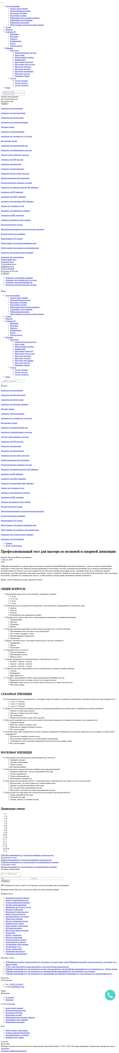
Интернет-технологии (14, 909)
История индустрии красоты (17, 912)
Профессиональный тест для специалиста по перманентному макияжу (29, 867)
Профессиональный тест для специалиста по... (87, 969)
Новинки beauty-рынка (15, 923)
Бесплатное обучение (18, 13)
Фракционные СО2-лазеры (11, 238)
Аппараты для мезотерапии (12, 108)
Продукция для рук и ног (25, 64)
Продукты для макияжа (24, 71)
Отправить (5, 881)
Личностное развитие (14, 919)
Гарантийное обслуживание (21, 20)
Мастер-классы (16, 46)
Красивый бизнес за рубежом (17, 916)
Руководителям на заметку (16, 940)
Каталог (4, 104)
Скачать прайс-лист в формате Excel (9, 260)
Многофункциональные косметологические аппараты (22, 229)
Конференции (15, 41)
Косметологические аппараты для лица (16, 183)
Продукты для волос (23, 67)
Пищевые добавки (22, 76)
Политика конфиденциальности (13, 1051)
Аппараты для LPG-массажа (12, 159)
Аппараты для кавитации (11, 164)
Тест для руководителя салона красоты (53, 967)
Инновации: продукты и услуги (18, 907)
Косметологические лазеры (12, 225)
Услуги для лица (21, 81)
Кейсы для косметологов (15, 914)
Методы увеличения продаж (17, 921)
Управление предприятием (16, 954)
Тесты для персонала (14, 949)
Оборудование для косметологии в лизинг (27, 25)
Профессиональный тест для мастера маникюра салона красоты (26, 860)
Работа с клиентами (13, 935)
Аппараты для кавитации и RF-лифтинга (17, 201)
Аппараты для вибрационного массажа (16, 150)
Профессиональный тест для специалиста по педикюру (73, 971)
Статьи (8, 27)
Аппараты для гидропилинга (12, 257)
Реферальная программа (19, 22)
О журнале (10, 997)
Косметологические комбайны (13, 234)
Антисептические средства (25, 53)
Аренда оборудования (19, 8)
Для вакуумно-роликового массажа (15, 155)
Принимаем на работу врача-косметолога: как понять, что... (93, 962)
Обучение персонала (14, 928)
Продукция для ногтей (24, 62)
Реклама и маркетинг (14, 937)
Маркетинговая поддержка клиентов (25, 18)
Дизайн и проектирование (16, 905)
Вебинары (14, 34)
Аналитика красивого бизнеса (18, 898)
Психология (10, 933)
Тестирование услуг (13, 947)
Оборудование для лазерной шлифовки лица (18, 243)
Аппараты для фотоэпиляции (12, 132)
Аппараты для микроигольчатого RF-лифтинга (19, 187)
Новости (9, 29)
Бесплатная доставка (18, 15)
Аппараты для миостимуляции (13, 113)
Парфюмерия (20, 60)
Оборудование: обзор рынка (17, 926)
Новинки (9, 48)
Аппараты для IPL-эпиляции (12, 215)
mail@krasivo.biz (7, 266)
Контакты (9, 1000)
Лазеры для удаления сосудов (12, 206)
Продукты (14, 50)
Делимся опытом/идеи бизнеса (18, 902)
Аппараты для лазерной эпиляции (14, 122)
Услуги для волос (22, 85)
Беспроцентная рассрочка (20, 11)
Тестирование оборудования (17, 944)
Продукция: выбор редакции (17, 930)
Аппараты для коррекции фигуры (14, 145)
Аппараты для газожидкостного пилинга (17, 252)
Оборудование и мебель (24, 57)
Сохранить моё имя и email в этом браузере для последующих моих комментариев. (36, 885)
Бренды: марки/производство (17, 900)
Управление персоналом (15, 951)
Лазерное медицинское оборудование (16, 220)
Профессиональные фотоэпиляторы (15, 178)
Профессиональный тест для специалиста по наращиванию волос (86, 974)
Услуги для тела (21, 83)
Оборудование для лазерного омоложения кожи (20, 248)
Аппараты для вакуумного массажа (15, 173)
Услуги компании (13, 6)
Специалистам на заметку (16, 942)
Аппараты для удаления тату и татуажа (16, 136)
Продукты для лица (22, 69)
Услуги (13, 78)
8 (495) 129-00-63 (7, 269)
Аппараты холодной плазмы (12, 118)
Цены (8, 87)
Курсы (12, 43)
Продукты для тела (22, 74)
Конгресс (14, 39)
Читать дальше (11, 964)
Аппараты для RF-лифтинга (12, 192)
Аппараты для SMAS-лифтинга (13, 197)
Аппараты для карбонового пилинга (15, 211)
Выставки (14, 36)
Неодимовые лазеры (9, 141)
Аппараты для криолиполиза (12, 169)
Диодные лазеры (7, 127)
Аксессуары (19, 55)
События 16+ (11, 32)
